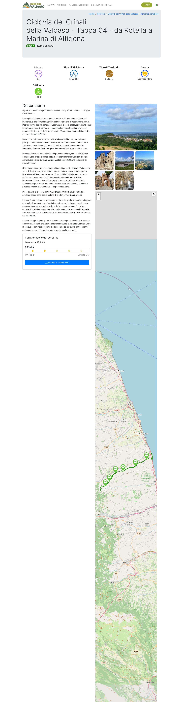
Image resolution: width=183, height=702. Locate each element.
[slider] (57, 251)
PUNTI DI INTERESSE (79, 5)
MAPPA (50, 5)
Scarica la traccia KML (58, 262)
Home (91, 14)
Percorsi (101, 14)
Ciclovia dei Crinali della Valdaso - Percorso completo (133, 14)
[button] (158, 4)
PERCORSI (61, 5)
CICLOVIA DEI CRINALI (101, 5)
